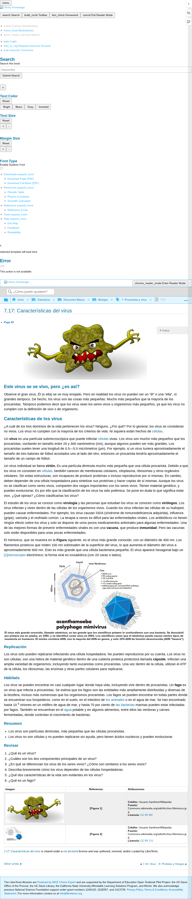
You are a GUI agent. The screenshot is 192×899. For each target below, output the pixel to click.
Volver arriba (11, 863)
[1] (6, 555)
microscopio (17, 555)
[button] (13, 227)
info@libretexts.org (70, 893)
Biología (103, 299)
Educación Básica (74, 299)
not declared (71, 851)
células (157, 431)
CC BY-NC (146, 814)
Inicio (21, 299)
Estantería (43, 299)
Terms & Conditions (155, 889)
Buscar (10, 292)
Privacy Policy (135, 889)
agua (68, 710)
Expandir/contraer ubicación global (186, 298)
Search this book (10, 63)
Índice (166, 330)
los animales (115, 700)
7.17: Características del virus (22, 851)
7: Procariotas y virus (134, 299)
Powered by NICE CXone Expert (56, 882)
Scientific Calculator (19, 200)
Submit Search (11, 75)
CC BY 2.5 (146, 840)
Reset (5, 101)
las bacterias (125, 705)
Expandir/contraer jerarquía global (8, 300)
